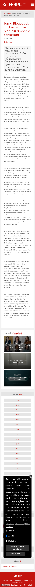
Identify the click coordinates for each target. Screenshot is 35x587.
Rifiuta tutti (15, 554)
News (9, 13)
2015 (17, 454)
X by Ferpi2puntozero (10, 566)
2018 (17, 439)
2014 (17, 458)
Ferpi (5, 13)
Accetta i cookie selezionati (17, 547)
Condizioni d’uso (16, 585)
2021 (17, 424)
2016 (17, 449)
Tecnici (11, 531)
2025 (17, 405)
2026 (17, 400)
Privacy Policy (28, 585)
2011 (17, 473)
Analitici (11, 536)
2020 (17, 429)
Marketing (12, 541)
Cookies (6, 585)
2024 (17, 410)
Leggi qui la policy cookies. (18, 525)
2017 (17, 444)
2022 (17, 420)
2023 (17, 415)
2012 (17, 468)
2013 (17, 463)
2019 (17, 434)
